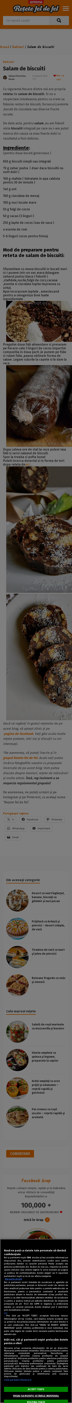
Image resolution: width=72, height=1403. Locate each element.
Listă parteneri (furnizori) (17, 1380)
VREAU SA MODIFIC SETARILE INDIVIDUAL (36, 1395)
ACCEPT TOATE (36, 1389)
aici (5, 1313)
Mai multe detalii (13, 1279)
